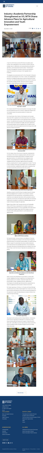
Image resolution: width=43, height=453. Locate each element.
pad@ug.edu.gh (5, 406)
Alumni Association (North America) (29, 432)
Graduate (4, 431)
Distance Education (6, 434)
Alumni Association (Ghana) (28, 431)
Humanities (4, 418)
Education (4, 415)
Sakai (23, 420)
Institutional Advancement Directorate (30, 429)
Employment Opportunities (27, 418)
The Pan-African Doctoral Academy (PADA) (31, 417)
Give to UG (5, 439)
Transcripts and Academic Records (29, 414)
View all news (21, 392)
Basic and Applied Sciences (7, 414)
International (4, 432)
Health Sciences (5, 417)
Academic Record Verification (28, 415)
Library (23, 422)
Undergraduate (5, 429)
